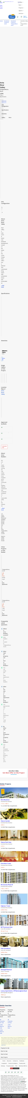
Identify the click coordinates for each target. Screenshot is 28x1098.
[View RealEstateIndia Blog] (9, 1073)
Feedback (22, 1061)
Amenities (4, 113)
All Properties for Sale (2, 1021)
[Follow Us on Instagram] (22, 1073)
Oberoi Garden (5, 821)
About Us (9, 1061)
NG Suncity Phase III (7, 885)
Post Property (12, 16)
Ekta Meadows (5, 800)
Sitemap (3, 1066)
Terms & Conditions (13, 1063)
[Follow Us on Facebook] (6, 1073)
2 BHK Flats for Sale (2, 1026)
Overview (4, 101)
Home (3, 1061)
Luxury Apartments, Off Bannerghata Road (14, 991)
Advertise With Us (23, 1066)
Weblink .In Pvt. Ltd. (17, 1095)
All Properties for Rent (10, 1021)
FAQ (16, 1066)
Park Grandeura (5, 948)
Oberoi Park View (6, 842)
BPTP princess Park (6, 927)
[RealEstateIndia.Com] (9, 5)
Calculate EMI (4, 446)
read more (3, 1045)
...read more (2, 286)
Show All (2, 358)
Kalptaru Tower (5, 906)
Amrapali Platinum (6, 970)
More (10, 117)
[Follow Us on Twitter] (15, 1073)
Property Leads (10, 1066)
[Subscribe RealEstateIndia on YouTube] (19, 1073)
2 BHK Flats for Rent (10, 1026)
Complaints (4, 1063)
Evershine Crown (6, 863)
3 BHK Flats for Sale (2, 1031)
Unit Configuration (5, 105)
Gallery (3, 117)
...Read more (2, 508)
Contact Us (15, 1061)
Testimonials (22, 1063)
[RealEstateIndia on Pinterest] (12, 1073)
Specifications (5, 110)
